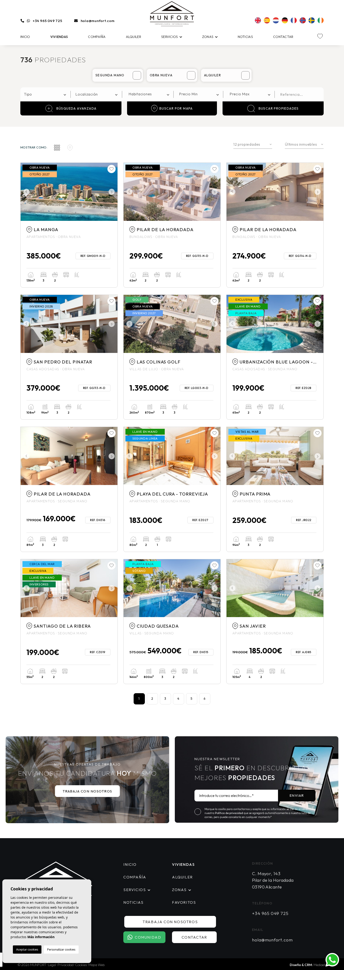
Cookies (81, 965)
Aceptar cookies (27, 949)
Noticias (245, 37)
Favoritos (184, 902)
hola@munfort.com (98, 21)
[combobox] (45, 94)
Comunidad (148, 937)
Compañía (97, 37)
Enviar (296, 795)
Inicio (25, 37)
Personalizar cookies (61, 949)
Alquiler (133, 37)
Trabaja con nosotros (87, 791)
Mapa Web (96, 965)
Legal (52, 965)
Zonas (207, 37)
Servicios (169, 37)
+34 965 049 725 (47, 21)
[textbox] (46, 94)
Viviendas (59, 37)
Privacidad (65, 965)
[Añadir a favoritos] (111, 169)
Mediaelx (320, 965)
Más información (41, 937)
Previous (25, 192)
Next (112, 192)
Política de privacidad (229, 813)
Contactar (283, 37)
